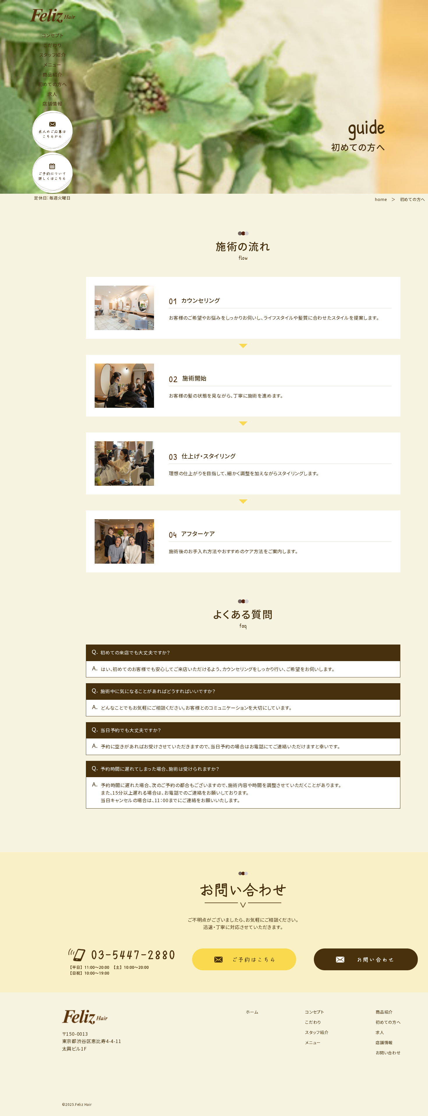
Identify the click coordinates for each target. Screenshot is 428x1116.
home (381, 199)
